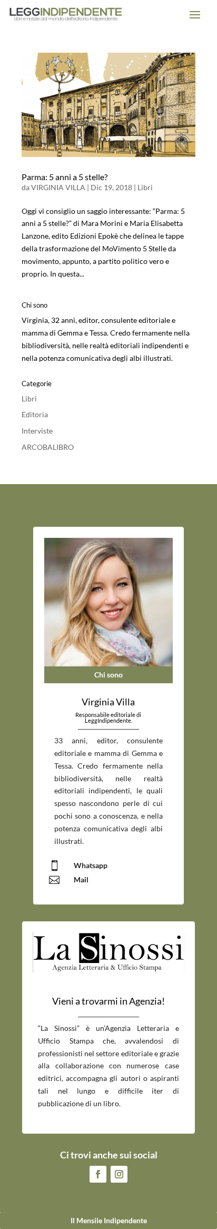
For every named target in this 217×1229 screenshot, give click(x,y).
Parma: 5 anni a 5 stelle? (64, 177)
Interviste (37, 430)
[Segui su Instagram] (119, 1174)
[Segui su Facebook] (98, 1174)
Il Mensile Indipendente (109, 1220)
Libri (145, 187)
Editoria (35, 414)
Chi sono (108, 674)
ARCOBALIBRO (48, 447)
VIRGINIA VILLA (58, 187)
